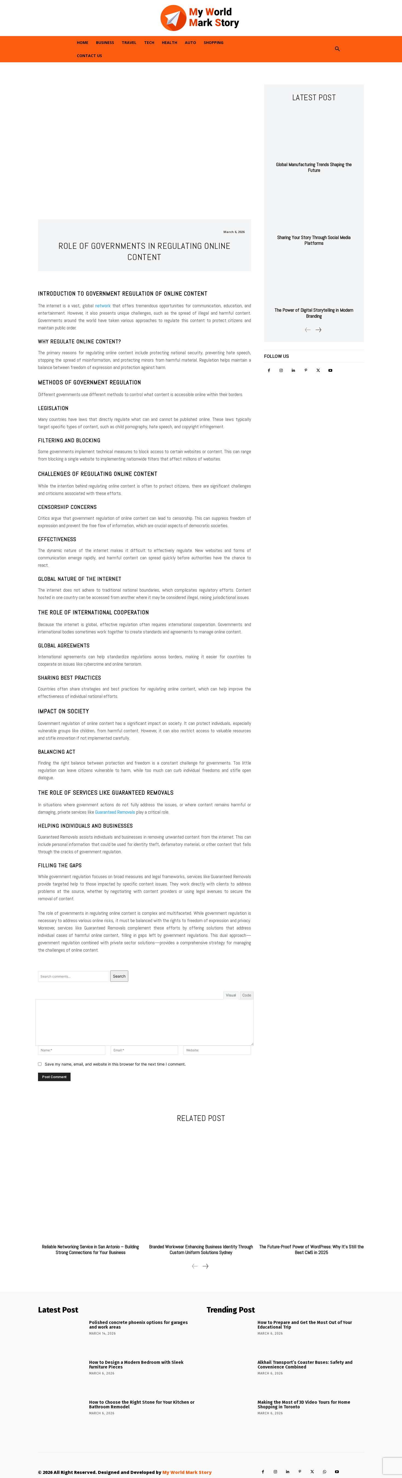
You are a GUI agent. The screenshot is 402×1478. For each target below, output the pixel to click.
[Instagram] (281, 370)
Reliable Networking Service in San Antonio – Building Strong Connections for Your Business (90, 1249)
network (103, 305)
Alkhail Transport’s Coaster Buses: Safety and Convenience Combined (305, 1365)
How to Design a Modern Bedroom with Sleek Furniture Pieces (136, 1365)
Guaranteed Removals (115, 812)
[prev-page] (308, 330)
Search (119, 976)
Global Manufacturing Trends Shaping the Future (314, 167)
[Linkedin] (293, 370)
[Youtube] (330, 370)
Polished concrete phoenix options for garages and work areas (138, 1325)
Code (246, 995)
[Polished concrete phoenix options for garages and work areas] (61, 1336)
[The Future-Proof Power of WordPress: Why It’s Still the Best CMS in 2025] (311, 1184)
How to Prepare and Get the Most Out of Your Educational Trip (305, 1325)
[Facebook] (269, 370)
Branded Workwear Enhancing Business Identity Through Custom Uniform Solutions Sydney (201, 1249)
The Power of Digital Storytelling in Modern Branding (314, 313)
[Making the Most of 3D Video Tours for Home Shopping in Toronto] (230, 1415)
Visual (231, 995)
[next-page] (318, 330)
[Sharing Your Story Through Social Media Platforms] (314, 206)
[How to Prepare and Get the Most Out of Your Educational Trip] (230, 1336)
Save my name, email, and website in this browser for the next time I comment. (115, 1064)
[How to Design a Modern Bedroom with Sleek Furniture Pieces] (61, 1376)
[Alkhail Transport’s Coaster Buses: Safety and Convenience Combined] (230, 1376)
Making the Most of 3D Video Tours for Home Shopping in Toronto (304, 1405)
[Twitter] (318, 370)
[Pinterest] (306, 370)
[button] (337, 49)
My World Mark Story (187, 1472)
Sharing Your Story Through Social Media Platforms (314, 240)
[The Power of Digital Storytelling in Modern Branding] (314, 278)
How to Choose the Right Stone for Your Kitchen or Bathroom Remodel (141, 1405)
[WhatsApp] (324, 1472)
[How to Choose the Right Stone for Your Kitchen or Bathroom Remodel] (61, 1415)
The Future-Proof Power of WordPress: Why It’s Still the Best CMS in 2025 (311, 1249)
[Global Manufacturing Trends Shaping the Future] (314, 133)
